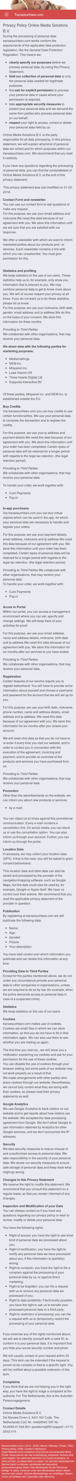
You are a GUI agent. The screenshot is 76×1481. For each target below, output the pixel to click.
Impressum (40, 1448)
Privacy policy (9, 1448)
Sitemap (53, 1445)
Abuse (43, 1445)
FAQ (70, 1445)
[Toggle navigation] (6, 14)
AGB (20, 1448)
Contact (29, 1448)
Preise (62, 1445)
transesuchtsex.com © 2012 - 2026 (20, 1445)
